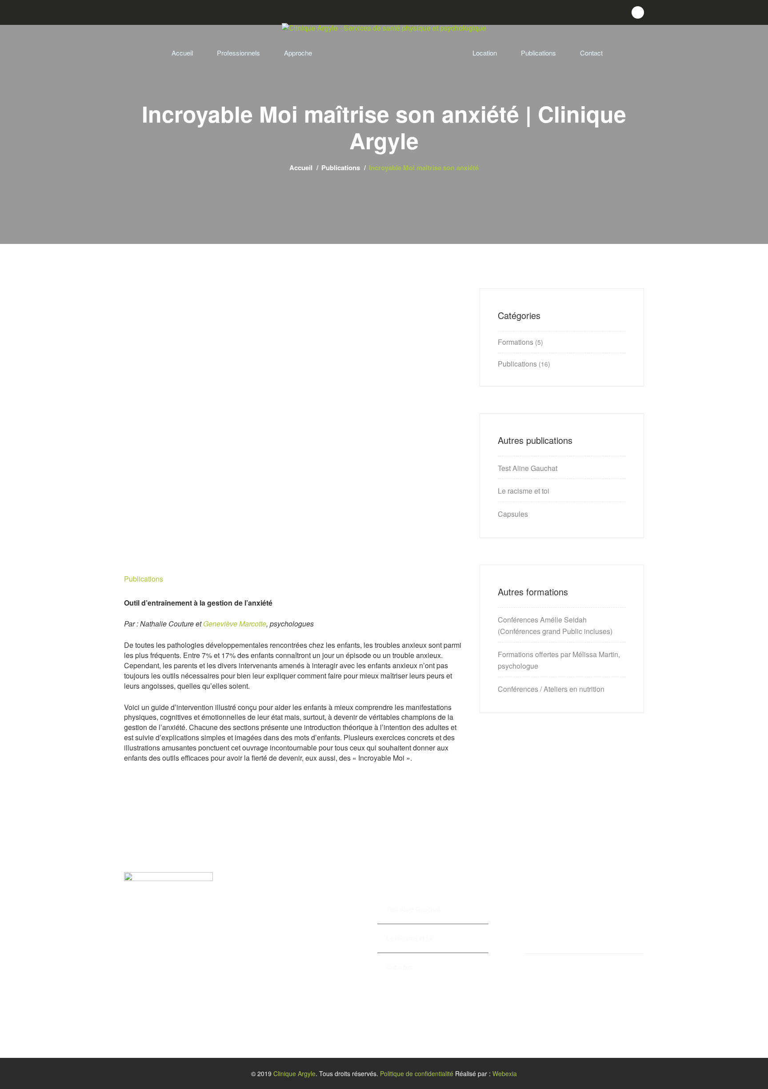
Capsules (513, 514)
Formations (515, 342)
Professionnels (238, 52)
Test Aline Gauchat (527, 468)
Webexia (504, 1073)
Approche (298, 52)
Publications (538, 52)
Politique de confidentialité (416, 1073)
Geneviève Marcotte (234, 623)
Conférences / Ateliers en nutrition (551, 689)
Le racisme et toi (523, 491)
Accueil (182, 52)
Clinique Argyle (294, 1073)
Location (484, 52)
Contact (591, 52)
